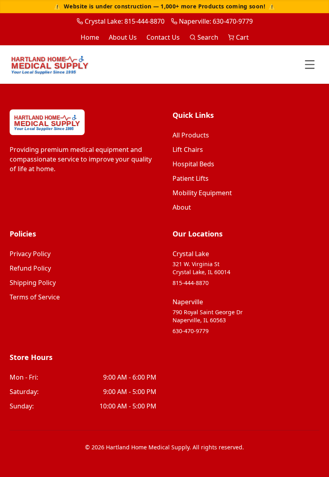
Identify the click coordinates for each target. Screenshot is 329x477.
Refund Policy (30, 268)
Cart (242, 37)
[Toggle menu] (309, 64)
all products (191, 135)
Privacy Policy (30, 253)
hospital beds (193, 164)
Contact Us (163, 37)
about (182, 207)
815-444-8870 (191, 283)
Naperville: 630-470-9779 (216, 21)
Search (207, 37)
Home (90, 37)
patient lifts (191, 178)
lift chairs (188, 149)
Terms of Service (35, 297)
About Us (123, 37)
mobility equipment (202, 192)
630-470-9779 (191, 331)
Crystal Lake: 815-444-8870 (124, 21)
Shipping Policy (33, 282)
